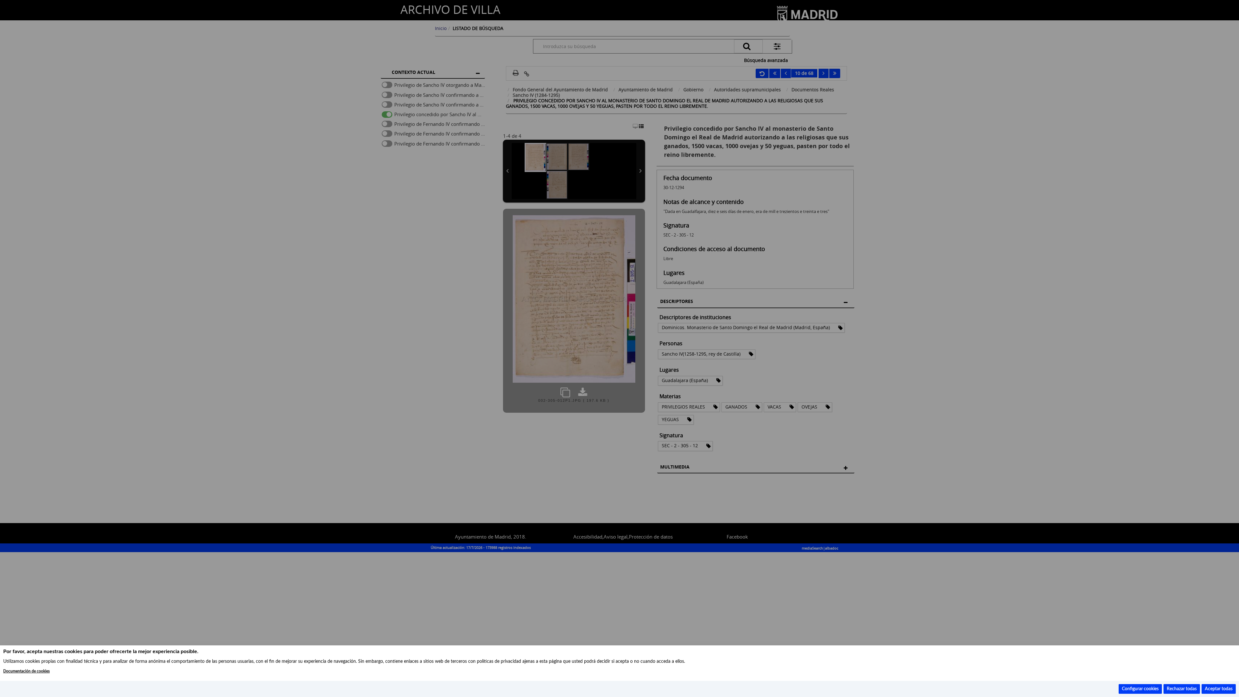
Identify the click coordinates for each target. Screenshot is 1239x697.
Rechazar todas (1182, 689)
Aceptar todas (1219, 689)
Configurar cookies (1140, 689)
